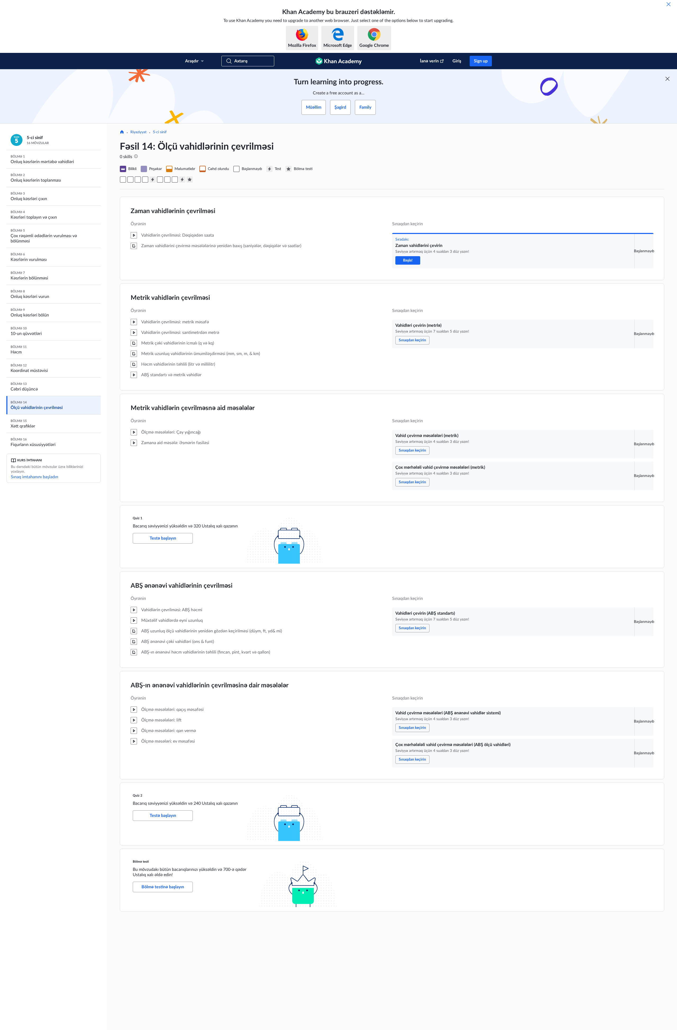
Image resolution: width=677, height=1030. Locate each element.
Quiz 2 (137, 795)
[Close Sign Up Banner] (667, 78)
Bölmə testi (141, 861)
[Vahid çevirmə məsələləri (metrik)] (138, 179)
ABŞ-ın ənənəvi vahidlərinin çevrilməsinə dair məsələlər (210, 685)
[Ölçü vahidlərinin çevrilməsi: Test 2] (182, 179)
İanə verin (429, 61)
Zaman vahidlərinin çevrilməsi (173, 211)
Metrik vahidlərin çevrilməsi (170, 298)
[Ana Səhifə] (122, 132)
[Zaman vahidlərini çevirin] (123, 179)
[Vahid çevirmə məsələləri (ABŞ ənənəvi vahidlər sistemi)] (167, 179)
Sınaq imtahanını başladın (34, 477)
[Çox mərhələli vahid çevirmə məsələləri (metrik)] (145, 179)
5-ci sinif (160, 132)
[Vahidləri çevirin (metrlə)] (130, 179)
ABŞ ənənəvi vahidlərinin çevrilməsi (181, 586)
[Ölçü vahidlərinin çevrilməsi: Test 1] (152, 179)
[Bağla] (668, 4)
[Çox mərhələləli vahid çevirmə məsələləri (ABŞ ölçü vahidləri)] (175, 179)
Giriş (456, 61)
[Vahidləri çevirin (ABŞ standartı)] (160, 179)
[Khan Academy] (338, 61)
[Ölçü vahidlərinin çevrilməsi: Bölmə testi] (189, 179)
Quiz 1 (137, 518)
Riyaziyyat (138, 132)
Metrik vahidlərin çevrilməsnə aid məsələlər (193, 408)
